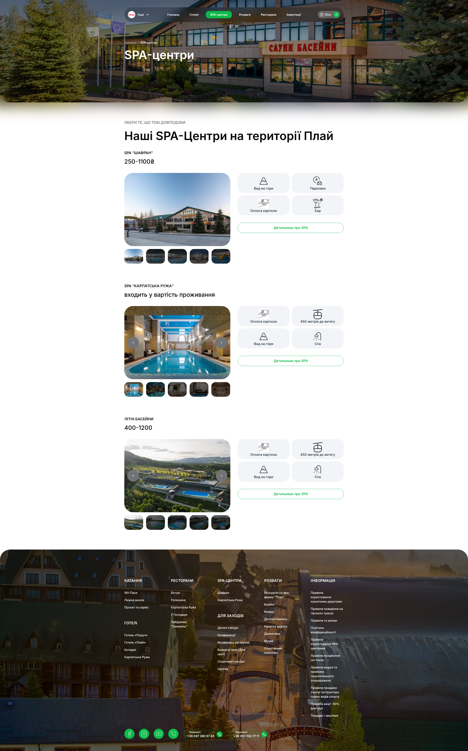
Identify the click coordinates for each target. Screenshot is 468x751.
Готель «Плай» (135, 642)
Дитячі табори (228, 628)
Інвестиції (294, 14)
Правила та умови (324, 620)
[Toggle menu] (322, 14)
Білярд (269, 612)
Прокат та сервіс (136, 607)
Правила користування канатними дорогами (326, 597)
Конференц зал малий (233, 642)
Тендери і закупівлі (324, 715)
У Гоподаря (179, 614)
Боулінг (269, 604)
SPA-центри (218, 14)
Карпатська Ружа (137, 657)
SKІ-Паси (130, 593)
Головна (173, 14)
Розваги (245, 14)
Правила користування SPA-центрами (325, 644)
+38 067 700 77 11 (246, 736)
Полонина (178, 600)
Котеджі (130, 650)
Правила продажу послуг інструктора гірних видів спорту (325, 692)
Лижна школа (134, 600)
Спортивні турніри (231, 661)
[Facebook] (129, 734)
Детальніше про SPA (291, 228)
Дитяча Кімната (275, 619)
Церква (223, 669)
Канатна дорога (275, 626)
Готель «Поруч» (136, 635)
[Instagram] (144, 734)
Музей (268, 641)
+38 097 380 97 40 (200, 736)
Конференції (226, 635)
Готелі (194, 14)
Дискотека (272, 633)
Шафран (223, 593)
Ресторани (268, 14)
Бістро (175, 593)
